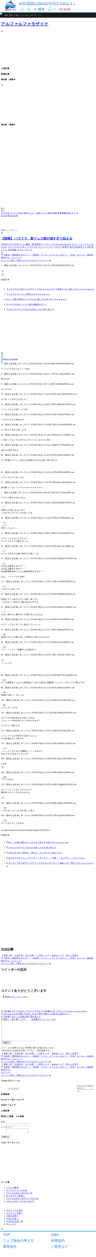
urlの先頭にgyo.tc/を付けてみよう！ (47, 3)
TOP (6, 1234)
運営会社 (10, 1246)
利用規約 (58, 1240)
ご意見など (59, 1246)
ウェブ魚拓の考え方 (18, 1240)
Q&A (55, 1234)
